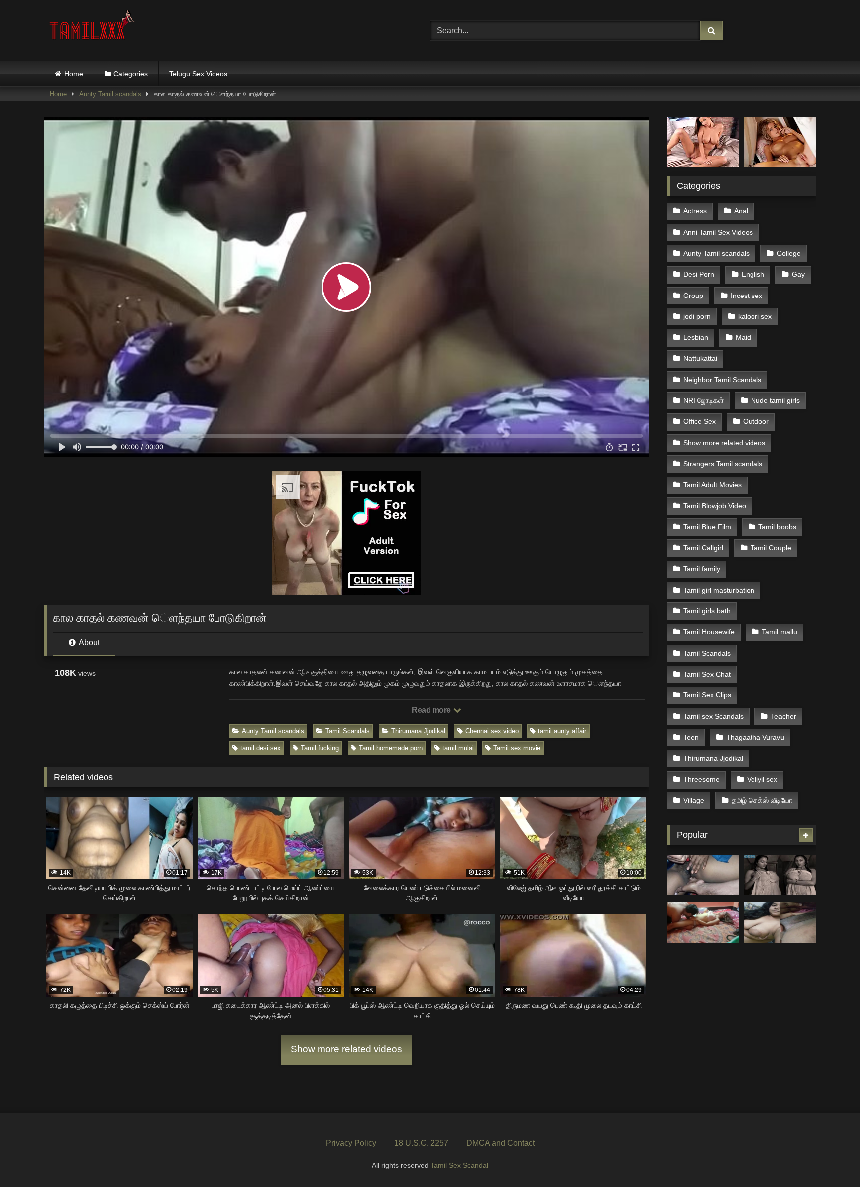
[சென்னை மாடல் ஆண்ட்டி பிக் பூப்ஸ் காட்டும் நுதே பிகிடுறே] (780, 875)
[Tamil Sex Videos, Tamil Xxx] (93, 28)
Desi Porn (698, 274)
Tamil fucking (320, 748)
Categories (130, 74)
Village (693, 800)
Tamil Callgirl (703, 548)
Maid (743, 337)
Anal (741, 211)
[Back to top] (829, 1157)
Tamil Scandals (347, 731)
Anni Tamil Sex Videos (718, 232)
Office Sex (699, 421)
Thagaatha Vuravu (755, 737)
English (753, 274)
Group (693, 295)
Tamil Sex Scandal (459, 1165)
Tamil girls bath (707, 611)
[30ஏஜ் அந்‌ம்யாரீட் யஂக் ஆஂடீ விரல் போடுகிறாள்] (780, 922)
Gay (798, 274)
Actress (695, 211)
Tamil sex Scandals (713, 716)
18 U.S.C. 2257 (421, 1143)
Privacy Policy (351, 1143)
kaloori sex (755, 316)
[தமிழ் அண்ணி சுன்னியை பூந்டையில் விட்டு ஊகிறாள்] (703, 922)
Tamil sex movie (516, 748)
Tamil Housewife (709, 632)
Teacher (783, 716)
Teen (691, 737)
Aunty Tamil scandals (110, 94)
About (88, 642)
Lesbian (695, 337)
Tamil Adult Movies (712, 485)
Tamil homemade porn (391, 748)
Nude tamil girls (775, 400)
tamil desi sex (260, 748)
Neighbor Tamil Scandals (722, 380)
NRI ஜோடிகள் (703, 400)
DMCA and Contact (500, 1143)
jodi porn (697, 316)
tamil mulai (458, 748)
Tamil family (701, 569)
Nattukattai (700, 358)
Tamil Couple (771, 548)
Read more (432, 710)
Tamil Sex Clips (707, 695)
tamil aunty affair (562, 731)
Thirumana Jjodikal (418, 731)
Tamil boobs (777, 527)
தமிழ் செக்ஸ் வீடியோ (762, 800)
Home (73, 74)
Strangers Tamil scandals (722, 464)
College (789, 253)
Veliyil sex (762, 779)
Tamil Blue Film (707, 527)
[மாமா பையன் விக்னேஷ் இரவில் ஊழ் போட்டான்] (703, 875)
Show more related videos (346, 1049)
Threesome (701, 779)
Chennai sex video (492, 731)
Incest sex (746, 295)
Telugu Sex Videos (198, 74)
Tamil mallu (779, 632)
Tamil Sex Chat (707, 674)
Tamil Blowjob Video (714, 506)
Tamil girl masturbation (718, 590)
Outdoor (756, 421)
